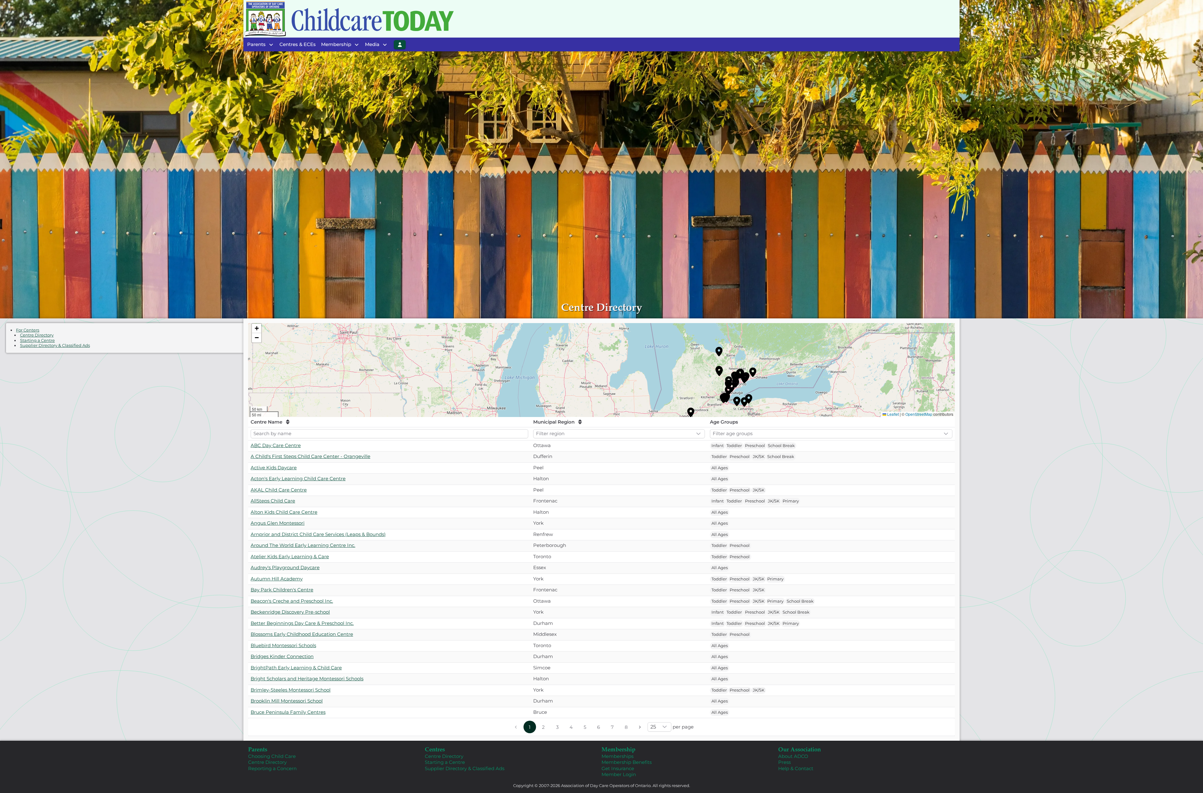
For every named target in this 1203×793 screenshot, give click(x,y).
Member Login (619, 774)
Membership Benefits (627, 762)
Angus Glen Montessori (278, 523)
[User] (400, 44)
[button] (719, 351)
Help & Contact (795, 768)
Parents (257, 749)
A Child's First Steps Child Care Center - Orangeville (310, 456)
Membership (618, 749)
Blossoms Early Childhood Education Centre (302, 634)
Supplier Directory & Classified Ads (55, 345)
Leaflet (893, 414)
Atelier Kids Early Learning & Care (290, 556)
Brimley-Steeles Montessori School (291, 690)
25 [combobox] (653, 727)
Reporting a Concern (272, 768)
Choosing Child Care (272, 756)
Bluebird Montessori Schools (283, 645)
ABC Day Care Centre (276, 445)
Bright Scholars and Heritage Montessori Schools (307, 679)
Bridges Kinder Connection (282, 656)
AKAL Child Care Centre (279, 490)
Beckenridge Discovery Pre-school (290, 612)
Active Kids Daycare (274, 468)
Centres (435, 749)
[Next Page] (640, 727)
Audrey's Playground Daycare (285, 567)
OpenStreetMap (918, 414)
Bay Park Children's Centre (282, 590)
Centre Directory (37, 335)
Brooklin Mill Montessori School (287, 701)
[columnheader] (389, 422)
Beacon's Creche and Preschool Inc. (292, 601)
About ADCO (793, 756)
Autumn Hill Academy (277, 579)
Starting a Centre (37, 340)
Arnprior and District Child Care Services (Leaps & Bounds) (318, 534)
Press (784, 762)
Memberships (617, 756)
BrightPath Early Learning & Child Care (296, 668)
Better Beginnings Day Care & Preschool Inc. (302, 623)
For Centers (27, 330)
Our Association (799, 749)
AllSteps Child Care (273, 501)
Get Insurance (618, 768)
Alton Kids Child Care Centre (284, 512)
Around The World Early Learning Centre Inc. (303, 545)
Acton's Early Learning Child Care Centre (298, 478)
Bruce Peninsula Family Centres (288, 712)
